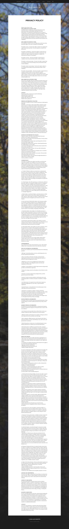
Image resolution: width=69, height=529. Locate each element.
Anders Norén (36, 521)
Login (43, 1)
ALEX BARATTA (34, 7)
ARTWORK (19, 1)
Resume (48, 1)
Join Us (37, 1)
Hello (32, 1)
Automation (25, 1)
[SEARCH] (52, 1)
